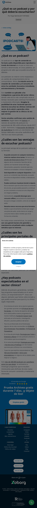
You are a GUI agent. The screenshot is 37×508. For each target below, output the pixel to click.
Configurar (18, 266)
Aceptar (18, 262)
